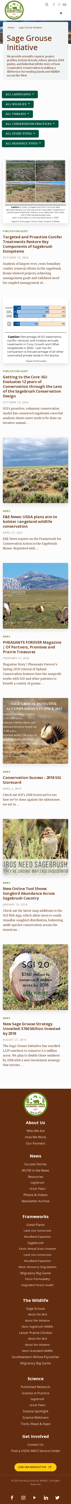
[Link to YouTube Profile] (64, 4)
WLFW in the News (35, 1170)
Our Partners (35, 1143)
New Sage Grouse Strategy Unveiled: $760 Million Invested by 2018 (31, 1028)
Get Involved (35, 1436)
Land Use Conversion (37, 1230)
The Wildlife (35, 1300)
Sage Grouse (35, 1308)
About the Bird (37, 1314)
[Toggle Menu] (61, 13)
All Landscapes (19, 94)
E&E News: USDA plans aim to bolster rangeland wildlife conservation (30, 521)
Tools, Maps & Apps (36, 1424)
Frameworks (36, 1216)
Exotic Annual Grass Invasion (37, 1248)
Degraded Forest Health (37, 1285)
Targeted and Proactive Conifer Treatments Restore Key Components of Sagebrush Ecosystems (32, 244)
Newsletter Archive (35, 1201)
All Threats (16, 114)
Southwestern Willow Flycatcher (35, 1357)
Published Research (35, 1387)
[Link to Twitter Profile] (57, 1499)
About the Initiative (37, 1320)
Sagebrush (37, 1182)
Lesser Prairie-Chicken (35, 1332)
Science (36, 1378)
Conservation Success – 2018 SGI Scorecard (32, 780)
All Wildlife (16, 104)
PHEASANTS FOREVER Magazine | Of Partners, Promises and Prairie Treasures (32, 647)
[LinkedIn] (46, 1499)
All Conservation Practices (29, 124)
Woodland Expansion (37, 1236)
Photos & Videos (35, 1195)
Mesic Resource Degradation (37, 1267)
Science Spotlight (35, 1411)
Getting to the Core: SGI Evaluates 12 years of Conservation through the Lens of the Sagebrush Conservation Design (32, 386)
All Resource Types (22, 143)
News (35, 1156)
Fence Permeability (37, 1279)
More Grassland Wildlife (37, 1351)
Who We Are (36, 1131)
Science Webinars (36, 1417)
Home (11, 27)
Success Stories (35, 1164)
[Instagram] (59, 4)
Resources (35, 1176)
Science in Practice (35, 1393)
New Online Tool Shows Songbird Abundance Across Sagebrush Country (29, 893)
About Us (35, 1122)
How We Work (35, 1137)
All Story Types (19, 133)
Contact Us (35, 1444)
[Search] (46, 4)
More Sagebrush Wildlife (37, 1326)
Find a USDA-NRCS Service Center (35, 1451)
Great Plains (37, 1188)
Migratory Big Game (35, 1273)
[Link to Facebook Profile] (53, 4)
